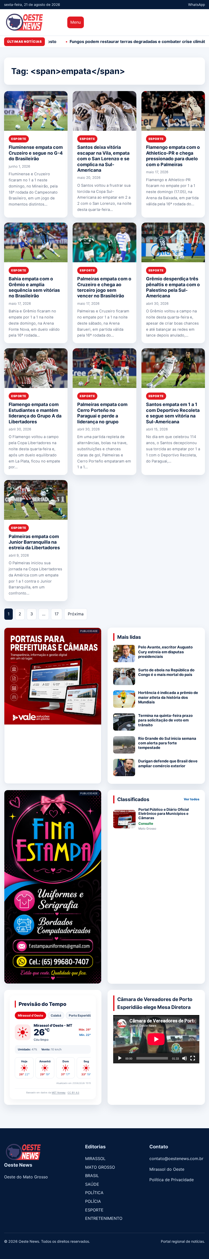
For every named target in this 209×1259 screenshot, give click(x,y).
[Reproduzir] (119, 1058)
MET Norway (59, 1092)
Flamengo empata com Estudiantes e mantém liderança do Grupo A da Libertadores (35, 413)
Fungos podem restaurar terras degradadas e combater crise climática (93, 41)
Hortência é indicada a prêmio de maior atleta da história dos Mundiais (168, 697)
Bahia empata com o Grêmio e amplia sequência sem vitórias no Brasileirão (34, 287)
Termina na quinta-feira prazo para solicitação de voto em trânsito (165, 720)
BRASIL (92, 1175)
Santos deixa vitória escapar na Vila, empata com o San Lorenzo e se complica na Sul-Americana (103, 158)
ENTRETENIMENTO (103, 1218)
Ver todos (191, 799)
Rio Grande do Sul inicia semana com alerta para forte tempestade (167, 743)
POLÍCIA (93, 1201)
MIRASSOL (95, 1158)
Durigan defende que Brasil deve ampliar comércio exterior (168, 763)
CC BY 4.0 (73, 1092)
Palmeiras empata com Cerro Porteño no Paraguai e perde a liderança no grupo (102, 413)
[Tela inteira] (192, 1058)
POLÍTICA (94, 1192)
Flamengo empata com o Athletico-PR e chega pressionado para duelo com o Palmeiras (173, 155)
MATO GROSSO (100, 1167)
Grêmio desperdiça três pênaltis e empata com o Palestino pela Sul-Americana (173, 287)
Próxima (76, 613)
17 (57, 613)
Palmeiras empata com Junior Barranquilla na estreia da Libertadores (35, 542)
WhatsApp (196, 5)
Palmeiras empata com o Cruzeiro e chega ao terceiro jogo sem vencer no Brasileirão (104, 287)
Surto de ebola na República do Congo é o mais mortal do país (166, 672)
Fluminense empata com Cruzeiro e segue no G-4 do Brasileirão (36, 152)
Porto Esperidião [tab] (81, 1015)
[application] (156, 1039)
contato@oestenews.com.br (176, 1158)
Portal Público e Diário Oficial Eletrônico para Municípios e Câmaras (163, 813)
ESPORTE (18, 139)
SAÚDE (92, 1184)
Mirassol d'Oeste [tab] (30, 1015)
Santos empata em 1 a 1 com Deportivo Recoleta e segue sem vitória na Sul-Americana (173, 413)
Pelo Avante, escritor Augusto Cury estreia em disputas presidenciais (165, 652)
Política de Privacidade (171, 1179)
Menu (75, 22)
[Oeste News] (33, 22)
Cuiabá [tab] (56, 1015)
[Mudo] (184, 1058)
